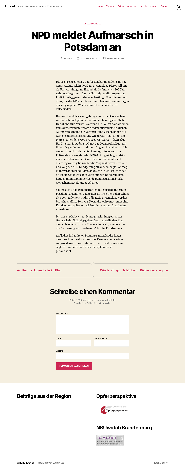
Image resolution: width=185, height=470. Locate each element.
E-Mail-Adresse (100, 338)
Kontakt (154, 6)
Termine (110, 6)
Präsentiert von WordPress (50, 463)
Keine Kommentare (115, 58)
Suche (164, 6)
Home (100, 6)
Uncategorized (92, 24)
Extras (121, 6)
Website (59, 351)
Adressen (132, 6)
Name (58, 338)
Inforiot (10, 6)
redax (70, 58)
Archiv (143, 6)
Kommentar (62, 313)
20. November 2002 (90, 58)
